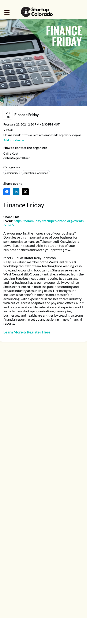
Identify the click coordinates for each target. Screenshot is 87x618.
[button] (13, 140)
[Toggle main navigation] (6, 12)
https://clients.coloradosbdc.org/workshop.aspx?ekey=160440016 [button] (53, 135)
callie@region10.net (16, 158)
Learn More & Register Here (26, 332)
